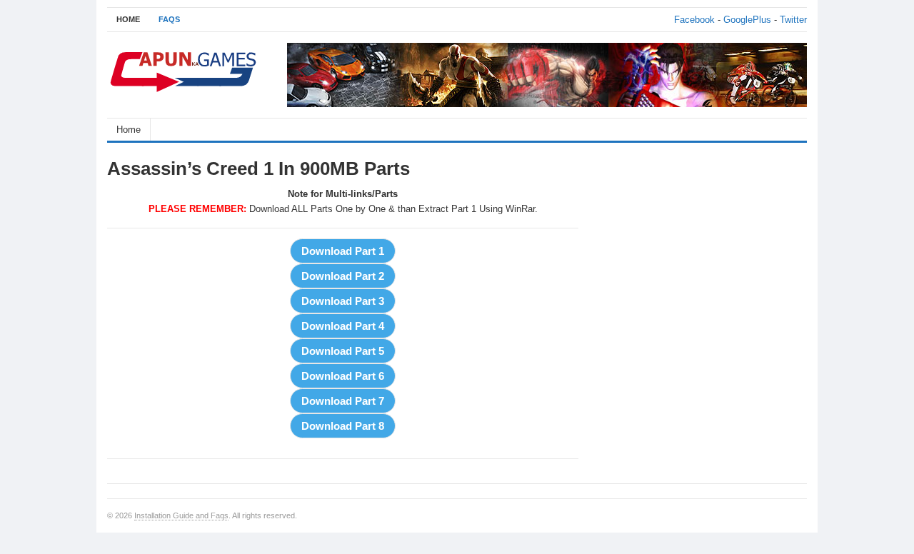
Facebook (694, 19)
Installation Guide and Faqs (181, 515)
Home (128, 129)
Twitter (793, 19)
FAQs (169, 19)
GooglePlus (747, 19)
